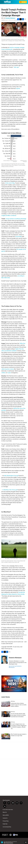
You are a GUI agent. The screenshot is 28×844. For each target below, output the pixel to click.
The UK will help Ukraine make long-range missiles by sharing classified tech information (18, 715)
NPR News (13, 701)
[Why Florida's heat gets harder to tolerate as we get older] (5, 736)
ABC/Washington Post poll (11, 475)
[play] (2, 842)
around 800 (18, 236)
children (3, 372)
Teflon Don (22, 343)
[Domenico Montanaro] (4, 660)
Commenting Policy (7, 826)
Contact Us (5, 818)
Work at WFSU (6, 815)
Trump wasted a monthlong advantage (16, 218)
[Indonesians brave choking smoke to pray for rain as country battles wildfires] (5, 704)
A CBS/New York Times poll (9, 489)
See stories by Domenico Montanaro (15, 666)
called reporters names (7, 369)
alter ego (16, 67)
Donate (24, 2)
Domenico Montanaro (10, 18)
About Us (5, 812)
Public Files (5, 823)
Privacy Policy (6, 821)
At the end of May (10, 183)
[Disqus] (14, 777)
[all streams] (26, 842)
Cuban (9, 372)
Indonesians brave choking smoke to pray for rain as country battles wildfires (18, 705)
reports (18, 88)
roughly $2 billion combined (8, 215)
